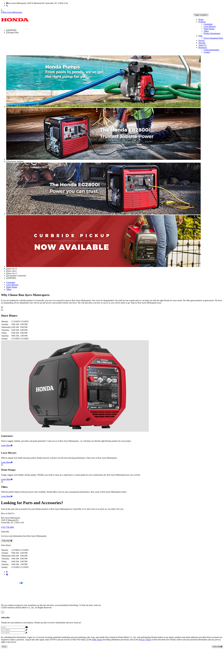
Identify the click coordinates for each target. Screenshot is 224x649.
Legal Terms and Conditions (12, 587)
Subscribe (6, 541)
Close (4, 647)
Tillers (206, 31)
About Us (202, 45)
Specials (201, 43)
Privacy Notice (7, 579)
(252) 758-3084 (14, 5)
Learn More (6, 445)
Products (202, 22)
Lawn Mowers (210, 26)
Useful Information (211, 50)
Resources (202, 47)
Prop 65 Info (6, 596)
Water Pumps (209, 29)
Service (201, 40)
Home (201, 19)
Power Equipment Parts (213, 38)
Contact (207, 52)
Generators (208, 24)
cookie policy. (107, 605)
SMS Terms (6, 592)
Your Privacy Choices (10, 583)
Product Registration (212, 33)
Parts (200, 36)
